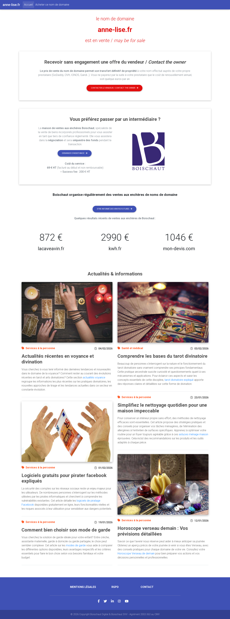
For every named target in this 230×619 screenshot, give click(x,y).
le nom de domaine (115, 19)
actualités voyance (94, 377)
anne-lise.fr (115, 30)
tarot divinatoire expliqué (179, 379)
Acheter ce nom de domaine (52, 4)
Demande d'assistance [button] (73, 153)
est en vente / (115, 40)
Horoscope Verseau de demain (136, 553)
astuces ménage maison (193, 434)
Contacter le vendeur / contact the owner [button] (113, 88)
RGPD (115, 587)
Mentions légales (83, 587)
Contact (147, 587)
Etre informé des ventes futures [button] (113, 209)
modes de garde (76, 545)
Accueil (29, 4)
